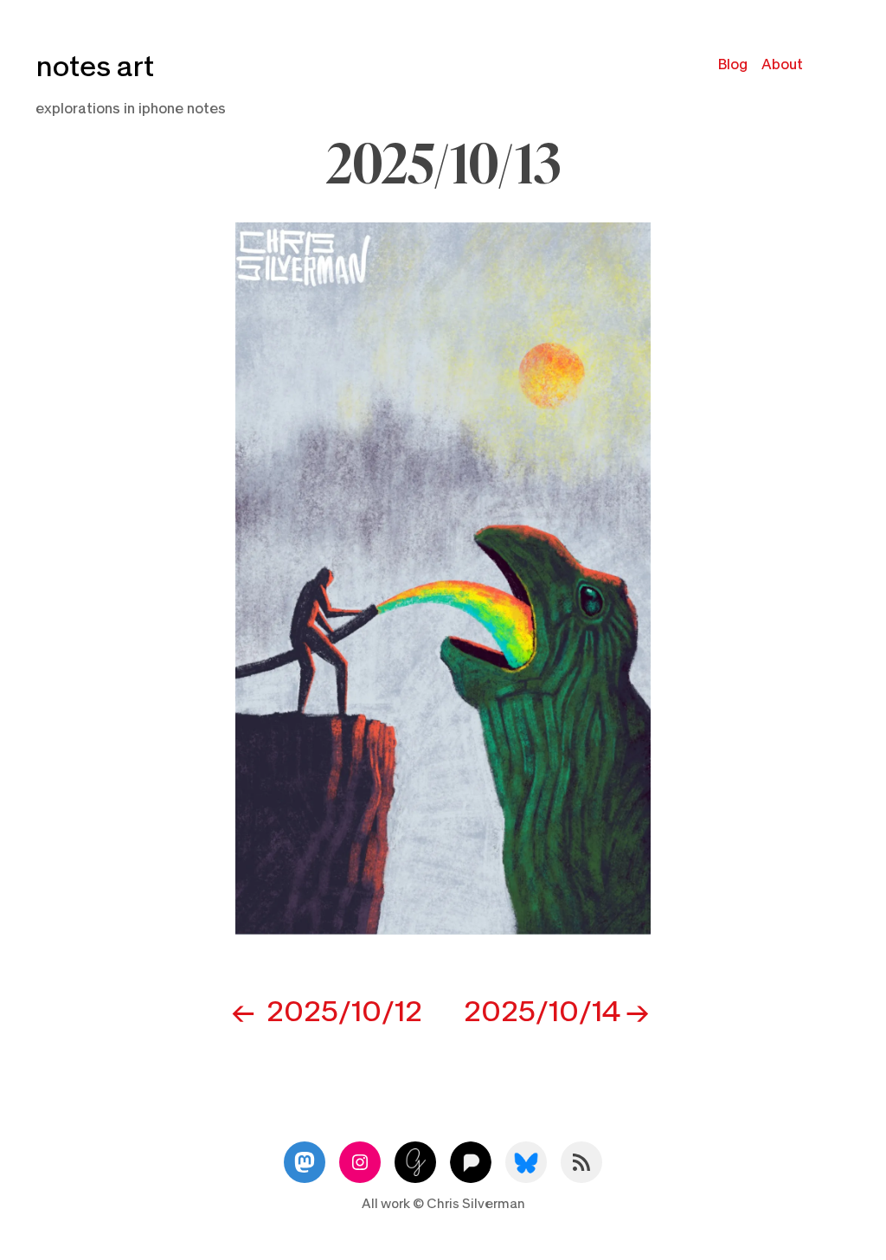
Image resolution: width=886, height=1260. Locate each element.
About (782, 64)
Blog (733, 64)
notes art (94, 67)
